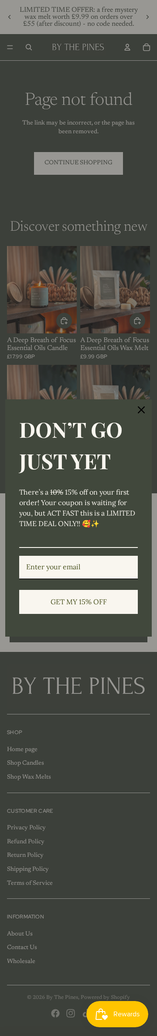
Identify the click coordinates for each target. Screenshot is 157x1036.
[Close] (141, 409)
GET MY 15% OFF (79, 601)
